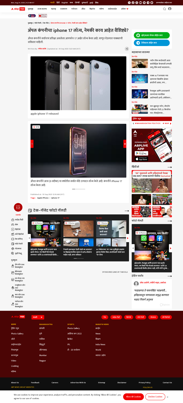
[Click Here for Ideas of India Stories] (43, 15)
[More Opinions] (170, 276)
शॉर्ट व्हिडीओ (19, 234)
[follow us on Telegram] (148, 2)
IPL (68, 344)
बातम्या (13, 324)
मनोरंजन (74, 8)
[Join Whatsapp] (151, 2)
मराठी (52, 2)
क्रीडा (83, 8)
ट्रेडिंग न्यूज (15, 328)
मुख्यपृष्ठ (30, 8)
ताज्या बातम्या (42, 8)
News (98, 333)
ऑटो (13, 339)
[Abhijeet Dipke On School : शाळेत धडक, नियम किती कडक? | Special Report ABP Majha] (141, 211)
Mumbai (42, 355)
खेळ (16, 224)
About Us (15, 383)
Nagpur (42, 360)
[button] (18, 209)
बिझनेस (92, 8)
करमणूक (14, 355)
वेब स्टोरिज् (19, 239)
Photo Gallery (17, 333)
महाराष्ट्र (53, 8)
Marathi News (102, 324)
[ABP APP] (141, 153)
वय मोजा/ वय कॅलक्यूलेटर (20, 279)
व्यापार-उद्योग (101, 355)
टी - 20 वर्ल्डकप (73, 350)
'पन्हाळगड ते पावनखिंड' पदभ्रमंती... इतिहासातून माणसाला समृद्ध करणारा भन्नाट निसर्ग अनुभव (151, 295)
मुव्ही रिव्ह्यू (18, 253)
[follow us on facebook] (133, 2)
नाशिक (42, 339)
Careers (55, 383)
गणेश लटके (42, 48)
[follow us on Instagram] (144, 2)
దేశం (96, 2)
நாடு (91, 2)
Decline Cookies (155, 397)
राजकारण (63, 8)
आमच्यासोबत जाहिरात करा (164, 2)
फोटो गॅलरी (19, 243)
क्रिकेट (69, 339)
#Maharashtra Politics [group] (147, 123)
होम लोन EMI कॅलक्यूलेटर (19, 265)
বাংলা (71, 2)
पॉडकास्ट (18, 248)
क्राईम (98, 328)
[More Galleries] (127, 211)
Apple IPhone (42, 198)
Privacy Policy (144, 383)
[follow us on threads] (136, 2)
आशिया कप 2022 (74, 333)
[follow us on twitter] (129, 2)
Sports (70, 324)
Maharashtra (46, 324)
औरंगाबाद (43, 350)
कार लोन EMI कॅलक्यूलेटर (20, 296)
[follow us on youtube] (140, 2)
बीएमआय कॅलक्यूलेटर (19, 272)
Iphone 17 (55, 198)
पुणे (40, 333)
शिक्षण (98, 339)
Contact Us (167, 383)
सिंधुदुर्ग (42, 344)
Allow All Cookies (133, 397)
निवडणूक (14, 350)
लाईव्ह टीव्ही (19, 219)
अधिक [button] (123, 8)
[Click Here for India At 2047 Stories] (32, 15)
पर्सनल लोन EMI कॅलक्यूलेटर (19, 304)
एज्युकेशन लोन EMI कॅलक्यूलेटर (20, 288)
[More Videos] (170, 167)
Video (13, 360)
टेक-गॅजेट (46, 23)
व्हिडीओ (17, 229)
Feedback (35, 383)
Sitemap (101, 383)
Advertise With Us (78, 383)
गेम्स (105, 317)
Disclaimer (121, 383)
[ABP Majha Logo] (18, 9)
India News (100, 344)
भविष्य (101, 8)
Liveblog (15, 366)
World (98, 350)
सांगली (41, 328)
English (65, 2)
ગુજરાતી (85, 2)
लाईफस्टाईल (112, 8)
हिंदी (58, 2)
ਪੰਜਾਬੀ (77, 2)
